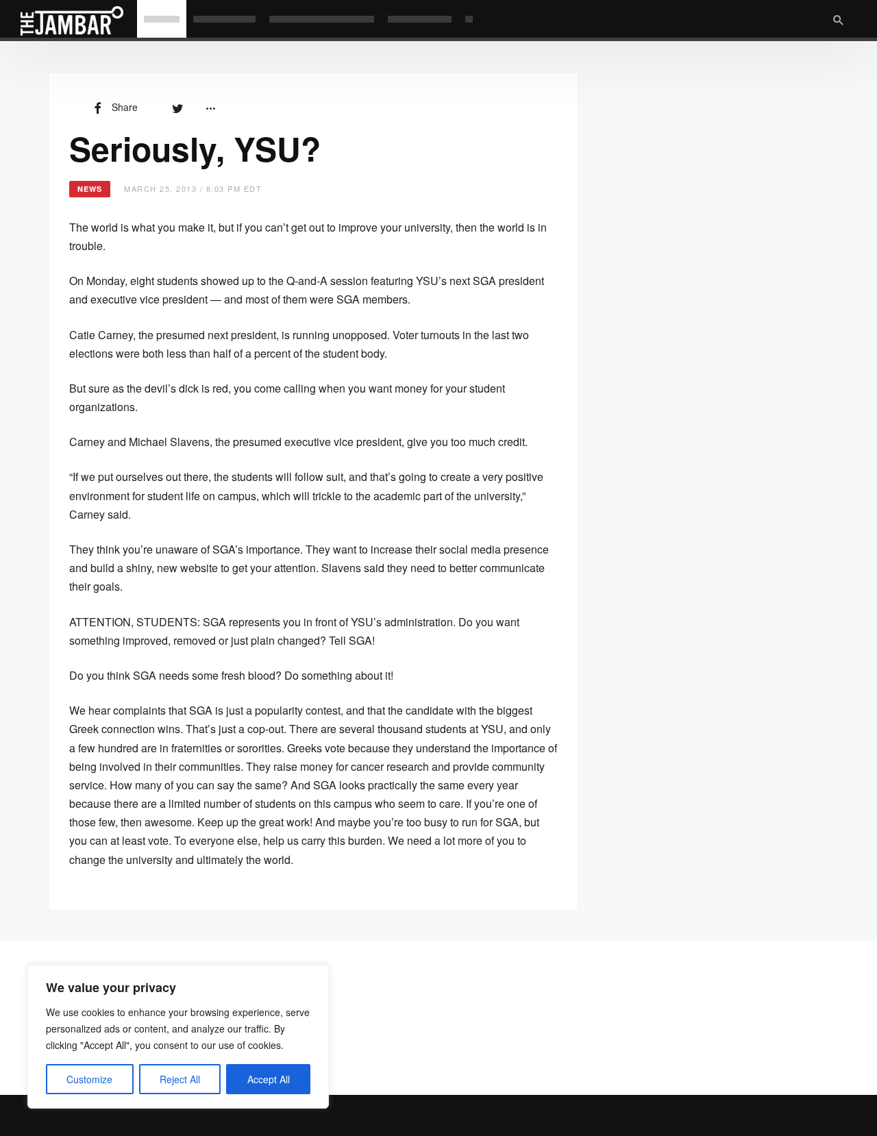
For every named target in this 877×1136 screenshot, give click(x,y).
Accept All (268, 1079)
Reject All (180, 1079)
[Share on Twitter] (177, 107)
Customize (89, 1079)
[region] (178, 1037)
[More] (210, 107)
